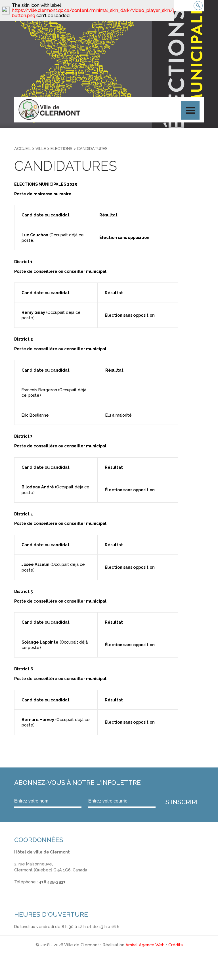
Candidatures (92, 148)
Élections (61, 148)
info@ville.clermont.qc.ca (38, 887)
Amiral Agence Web (145, 944)
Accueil (22, 148)
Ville (40, 148)
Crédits (175, 944)
